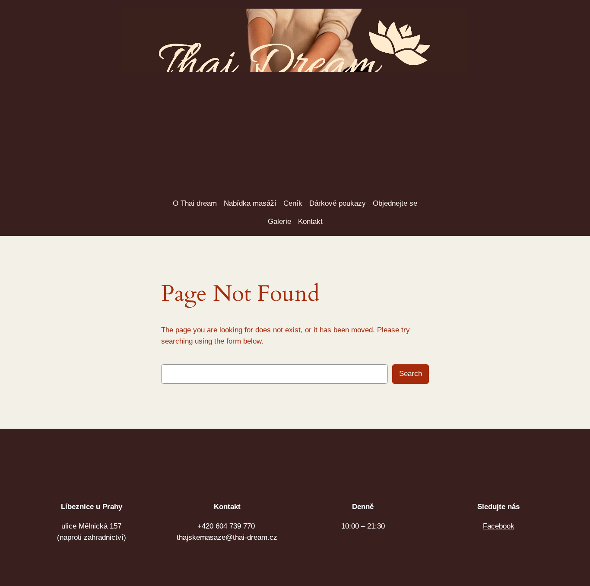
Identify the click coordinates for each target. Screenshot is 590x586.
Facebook (499, 526)
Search (409, 373)
